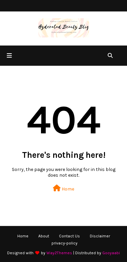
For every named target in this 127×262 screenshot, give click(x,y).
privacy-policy (64, 243)
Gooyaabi (111, 253)
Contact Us (69, 236)
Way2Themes (59, 253)
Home (67, 189)
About (43, 236)
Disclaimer (100, 236)
